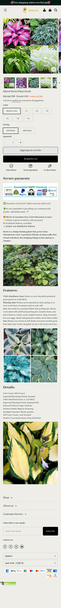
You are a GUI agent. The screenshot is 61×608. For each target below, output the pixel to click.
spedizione (16, 100)
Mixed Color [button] (11, 111)
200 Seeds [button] (27, 130)
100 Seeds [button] (10, 130)
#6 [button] (28, 118)
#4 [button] (7, 118)
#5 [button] (18, 118)
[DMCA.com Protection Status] (8, 584)
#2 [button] (37, 111)
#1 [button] (26, 111)
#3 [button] (47, 111)
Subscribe (50, 531)
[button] (5, 10)
